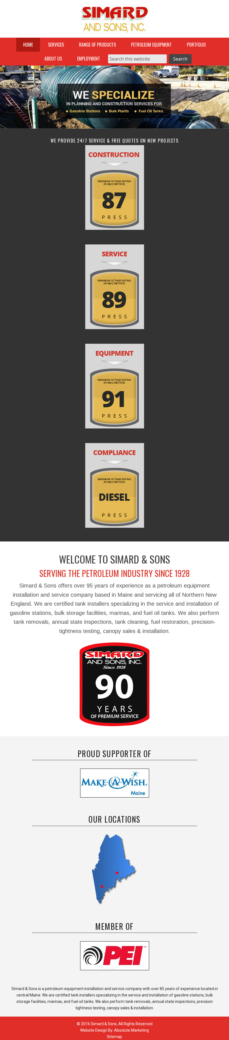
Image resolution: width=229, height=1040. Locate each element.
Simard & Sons (114, 21)
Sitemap (114, 1036)
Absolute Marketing (131, 1030)
